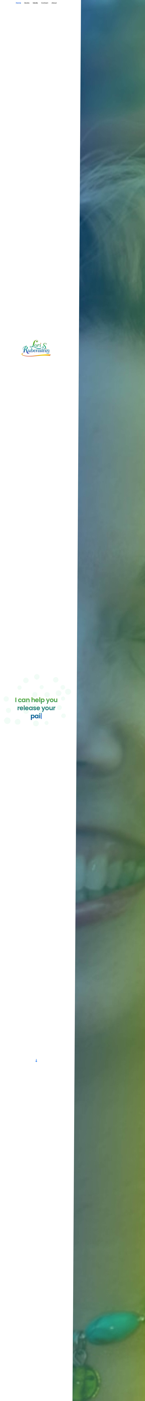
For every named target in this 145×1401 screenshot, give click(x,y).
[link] (18, 3)
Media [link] (35, 3)
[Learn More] (36, 1060)
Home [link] (18, 3)
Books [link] (26, 3)
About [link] (54, 3)
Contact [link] (44, 3)
